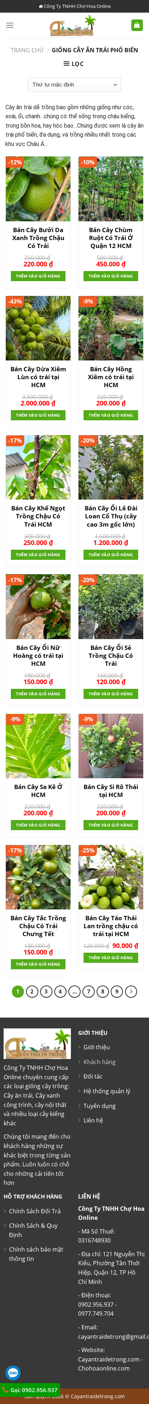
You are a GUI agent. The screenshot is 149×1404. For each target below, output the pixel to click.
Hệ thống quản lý (107, 1091)
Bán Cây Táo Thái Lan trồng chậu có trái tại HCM (111, 926)
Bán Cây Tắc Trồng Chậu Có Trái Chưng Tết (38, 926)
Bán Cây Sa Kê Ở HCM (38, 791)
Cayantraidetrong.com (98, 1396)
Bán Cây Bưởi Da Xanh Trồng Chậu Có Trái (38, 238)
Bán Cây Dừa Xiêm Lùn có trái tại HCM (38, 377)
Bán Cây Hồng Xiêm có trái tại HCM (111, 377)
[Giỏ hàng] (137, 25)
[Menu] (9, 25)
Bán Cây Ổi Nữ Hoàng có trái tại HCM (38, 656)
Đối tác (93, 1076)
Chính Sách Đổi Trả (35, 1211)
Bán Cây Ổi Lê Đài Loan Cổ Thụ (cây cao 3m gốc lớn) (111, 516)
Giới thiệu (97, 1047)
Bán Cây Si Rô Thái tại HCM (111, 791)
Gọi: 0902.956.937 (33, 1390)
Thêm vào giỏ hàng (38, 276)
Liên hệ (93, 1120)
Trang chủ (27, 50)
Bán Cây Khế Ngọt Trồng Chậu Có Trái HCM (38, 516)
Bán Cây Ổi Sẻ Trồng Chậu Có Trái (111, 656)
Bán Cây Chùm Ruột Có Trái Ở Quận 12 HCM (111, 238)
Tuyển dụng (100, 1106)
